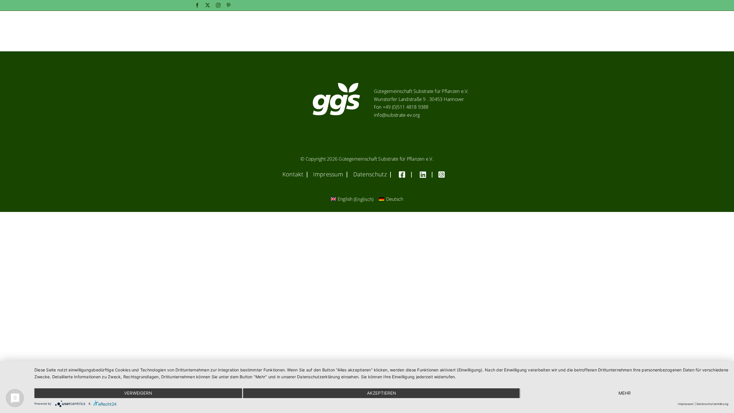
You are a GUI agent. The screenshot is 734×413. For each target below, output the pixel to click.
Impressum (686, 404)
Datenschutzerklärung (712, 404)
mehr (624, 393)
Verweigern (138, 393)
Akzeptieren (381, 393)
